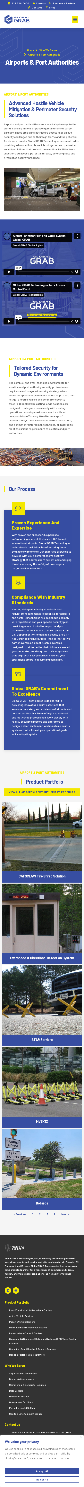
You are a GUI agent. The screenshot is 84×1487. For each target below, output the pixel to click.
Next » (65, 1214)
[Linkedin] (8, 1290)
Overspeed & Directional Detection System (42, 958)
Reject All (42, 1479)
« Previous (19, 1214)
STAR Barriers (42, 1039)
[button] (75, 19)
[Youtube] (16, 1290)
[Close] (81, 1437)
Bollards (42, 1203)
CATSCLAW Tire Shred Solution (42, 876)
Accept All (42, 1471)
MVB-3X (42, 1121)
